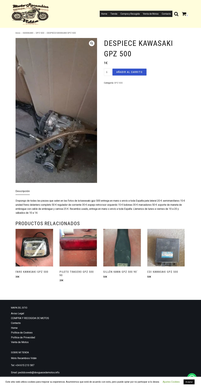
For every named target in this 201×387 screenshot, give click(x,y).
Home (104, 14)
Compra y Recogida (130, 14)
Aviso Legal (17, 313)
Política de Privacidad (23, 337)
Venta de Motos (151, 14)
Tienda (113, 14)
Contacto (166, 14)
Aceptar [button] (189, 382)
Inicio (18, 33)
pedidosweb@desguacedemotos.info (39, 372)
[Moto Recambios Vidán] (31, 14)
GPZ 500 (40, 33)
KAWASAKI (28, 33)
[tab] (23, 191)
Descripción (23, 191)
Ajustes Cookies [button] (171, 381)
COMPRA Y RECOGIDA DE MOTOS (30, 318)
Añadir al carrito (129, 72)
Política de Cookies (22, 332)
